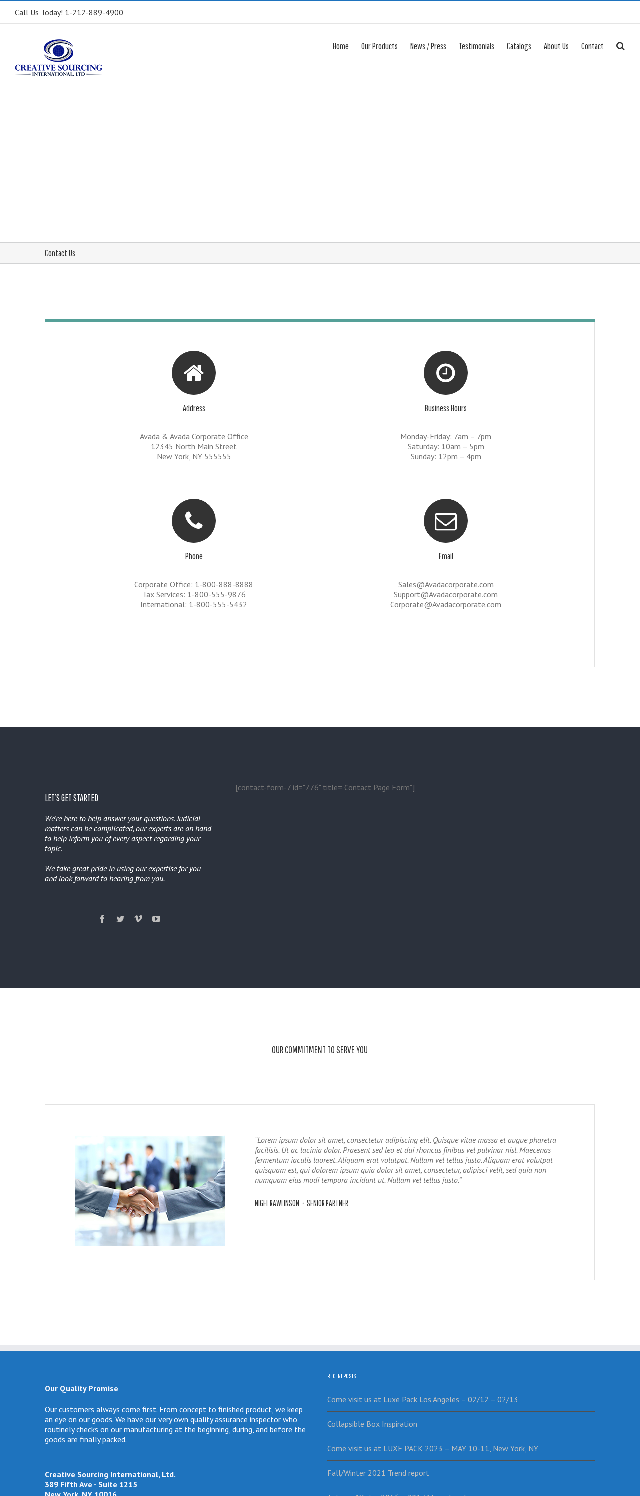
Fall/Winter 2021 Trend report (379, 1473)
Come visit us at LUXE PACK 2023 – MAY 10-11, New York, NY (433, 1449)
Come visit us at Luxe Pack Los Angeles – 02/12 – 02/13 (423, 1399)
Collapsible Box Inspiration (373, 1424)
